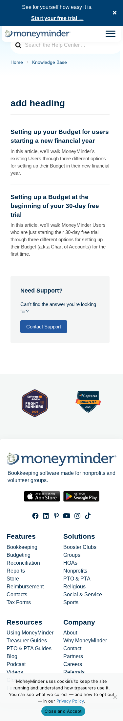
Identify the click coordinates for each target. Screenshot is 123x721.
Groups (71, 555)
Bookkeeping (22, 547)
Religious (74, 586)
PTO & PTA (77, 578)
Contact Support (43, 326)
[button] (115, 13)
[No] (115, 697)
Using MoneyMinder (30, 632)
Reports (16, 571)
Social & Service (82, 594)
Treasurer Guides (27, 640)
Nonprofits (75, 571)
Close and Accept (63, 711)
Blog (12, 656)
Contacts (17, 594)
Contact (72, 648)
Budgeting (19, 555)
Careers (72, 664)
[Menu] (110, 33)
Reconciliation (23, 563)
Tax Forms (19, 602)
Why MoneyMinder (85, 640)
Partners (73, 656)
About (70, 632)
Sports (70, 602)
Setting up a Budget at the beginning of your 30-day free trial (54, 205)
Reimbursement (25, 586)
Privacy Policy (70, 701)
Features (21, 536)
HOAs (70, 563)
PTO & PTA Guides (29, 648)
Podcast (16, 664)
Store (13, 578)
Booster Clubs (79, 547)
